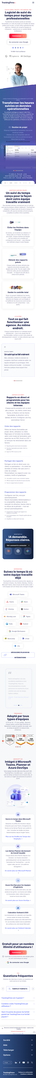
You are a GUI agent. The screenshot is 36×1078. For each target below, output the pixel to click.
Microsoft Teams (18, 594)
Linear (27, 638)
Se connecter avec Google (18, 42)
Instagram (28, 1062)
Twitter (32, 1062)
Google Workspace (18, 631)
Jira (18, 646)
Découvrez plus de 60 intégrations (20, 655)
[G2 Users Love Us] (7, 740)
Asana (11, 602)
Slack (26, 602)
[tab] (13, 170)
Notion (26, 609)
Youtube (23, 1062)
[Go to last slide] (2, 988)
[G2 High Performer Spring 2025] (18, 740)
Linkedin (16, 1062)
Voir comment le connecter (17, 545)
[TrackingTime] (9, 2)
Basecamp (11, 638)
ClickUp (11, 609)
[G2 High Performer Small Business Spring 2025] (28, 740)
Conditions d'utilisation (26, 1074)
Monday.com (11, 616)
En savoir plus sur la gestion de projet (18, 141)
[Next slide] (33, 988)
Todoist (25, 624)
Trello (11, 624)
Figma (28, 616)
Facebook (19, 1062)
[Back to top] (34, 1032)
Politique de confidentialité (25, 1072)
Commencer (16, 36)
